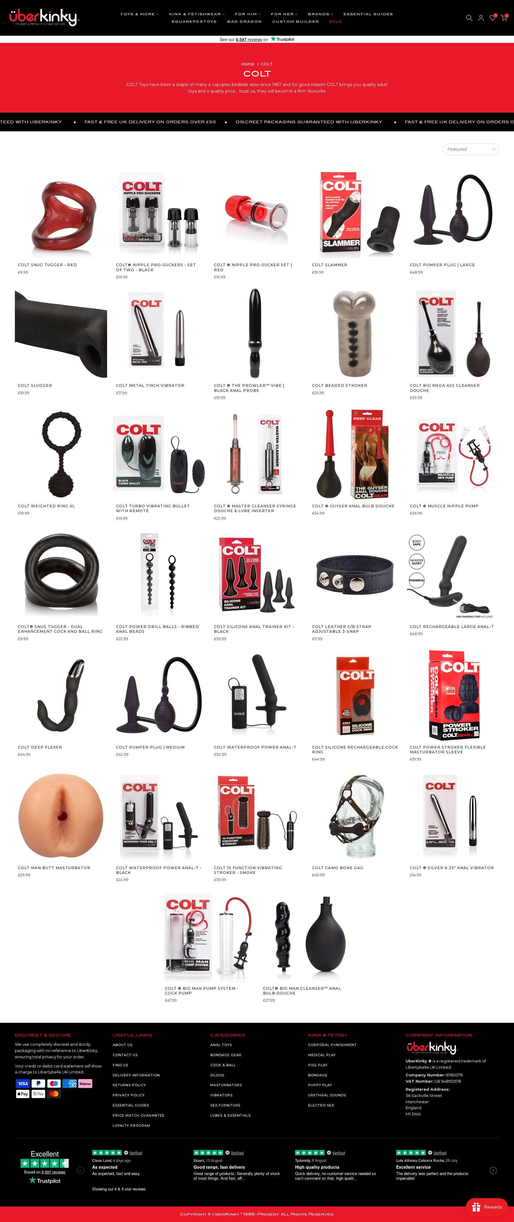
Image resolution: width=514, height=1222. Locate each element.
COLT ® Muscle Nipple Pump (444, 506)
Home (247, 64)
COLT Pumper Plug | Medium (150, 747)
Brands (319, 14)
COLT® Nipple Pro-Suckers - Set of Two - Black (156, 267)
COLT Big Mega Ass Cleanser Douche (445, 387)
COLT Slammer (329, 265)
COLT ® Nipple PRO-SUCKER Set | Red (253, 267)
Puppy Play (320, 1085)
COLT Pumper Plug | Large (442, 265)
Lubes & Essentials (230, 1115)
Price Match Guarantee (138, 1115)
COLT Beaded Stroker (339, 385)
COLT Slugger (35, 385)
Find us (120, 1065)
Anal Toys (221, 1045)
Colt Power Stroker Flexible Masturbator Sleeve (448, 749)
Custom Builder (295, 22)
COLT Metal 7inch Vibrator (150, 385)
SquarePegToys (194, 22)
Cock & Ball (223, 1065)
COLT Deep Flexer (40, 747)
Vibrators (221, 1095)
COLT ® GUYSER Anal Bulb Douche (353, 506)
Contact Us (125, 1055)
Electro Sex (321, 1105)
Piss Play (317, 1065)
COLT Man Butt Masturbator (54, 868)
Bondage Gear (226, 1055)
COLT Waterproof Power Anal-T (255, 747)
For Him (246, 14)
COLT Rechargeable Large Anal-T (452, 626)
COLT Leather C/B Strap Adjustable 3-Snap (342, 629)
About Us (122, 1045)
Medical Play (322, 1055)
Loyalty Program (131, 1125)
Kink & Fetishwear (195, 14)
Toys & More (137, 14)
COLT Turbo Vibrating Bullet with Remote (153, 508)
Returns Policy (129, 1085)
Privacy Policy (129, 1095)
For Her (282, 14)
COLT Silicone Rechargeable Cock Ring (355, 749)
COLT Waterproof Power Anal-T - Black (159, 870)
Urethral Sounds (327, 1095)
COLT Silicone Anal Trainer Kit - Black (254, 629)
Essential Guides (368, 14)
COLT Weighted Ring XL (46, 506)
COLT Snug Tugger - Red (47, 265)
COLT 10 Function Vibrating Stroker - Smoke (248, 870)
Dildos (217, 1075)
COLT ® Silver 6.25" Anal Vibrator (452, 868)
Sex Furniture (225, 1105)
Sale (336, 22)
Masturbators (226, 1085)
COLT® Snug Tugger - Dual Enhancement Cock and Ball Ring (60, 629)
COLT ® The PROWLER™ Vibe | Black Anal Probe (249, 387)
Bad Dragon (244, 22)
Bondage (317, 1075)
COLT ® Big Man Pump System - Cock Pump (202, 990)
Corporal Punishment (332, 1045)
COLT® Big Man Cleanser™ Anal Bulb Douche (302, 990)
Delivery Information (136, 1075)
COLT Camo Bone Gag (337, 868)
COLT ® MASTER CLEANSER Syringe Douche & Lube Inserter (255, 508)
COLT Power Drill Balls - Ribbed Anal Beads (157, 629)
